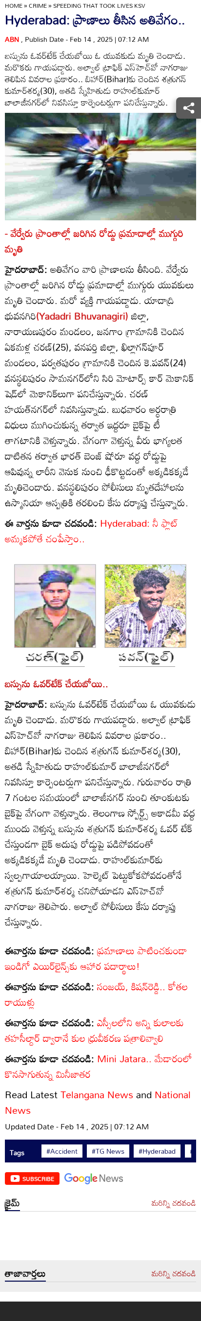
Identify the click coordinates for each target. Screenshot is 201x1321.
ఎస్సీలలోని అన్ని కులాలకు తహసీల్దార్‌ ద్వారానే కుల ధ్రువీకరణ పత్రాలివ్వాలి (94, 1030)
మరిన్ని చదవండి (174, 1203)
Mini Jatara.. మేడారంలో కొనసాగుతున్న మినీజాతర (98, 1066)
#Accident (62, 1151)
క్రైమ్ (12, 1202)
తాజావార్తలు (25, 1273)
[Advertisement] (100, 1238)
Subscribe (38, 1178)
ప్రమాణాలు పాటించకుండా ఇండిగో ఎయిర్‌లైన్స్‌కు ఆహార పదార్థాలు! (96, 958)
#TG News (108, 1151)
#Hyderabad (157, 1151)
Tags (17, 1152)
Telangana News (96, 1094)
